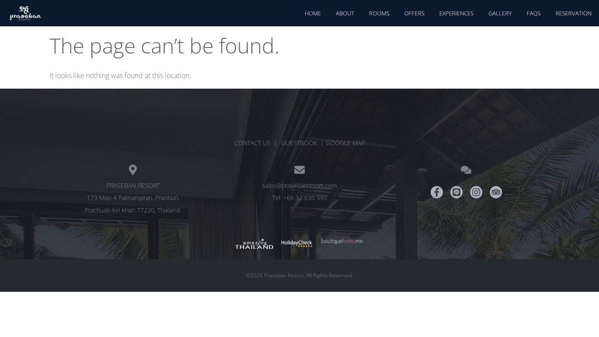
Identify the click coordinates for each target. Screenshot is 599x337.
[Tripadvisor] (496, 192)
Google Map (345, 143)
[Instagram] (476, 192)
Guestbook (299, 143)
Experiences (456, 13)
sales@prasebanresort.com (299, 185)
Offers (414, 13)
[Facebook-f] (437, 192)
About (345, 13)
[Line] (456, 192)
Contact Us (252, 143)
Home (313, 13)
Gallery (500, 13)
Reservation (574, 13)
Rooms (379, 13)
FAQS (534, 13)
